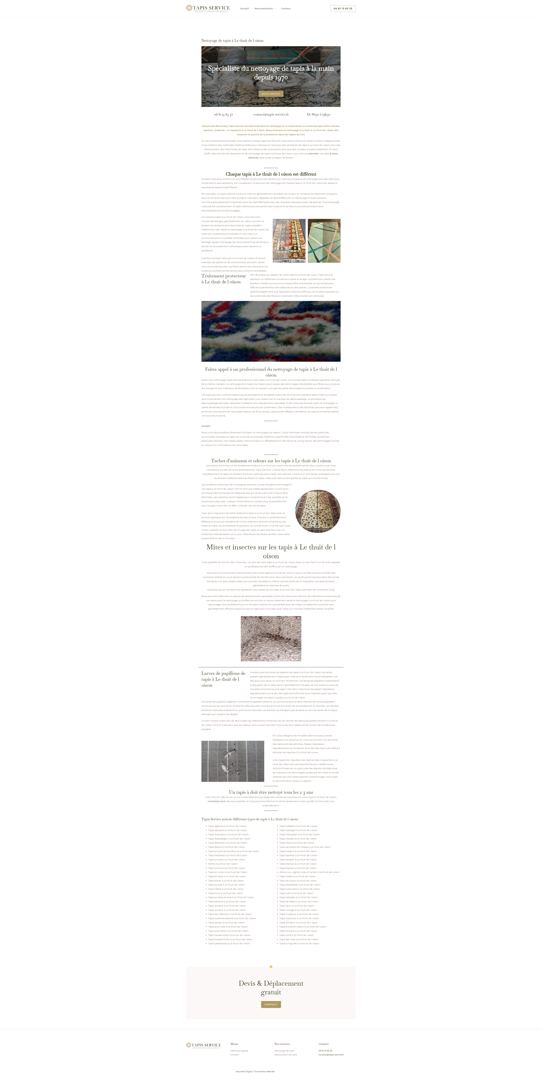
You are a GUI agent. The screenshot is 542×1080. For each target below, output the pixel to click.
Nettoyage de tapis (284, 1050)
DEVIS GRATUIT (271, 94)
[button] (343, 8)
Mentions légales (239, 1050)
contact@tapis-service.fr (271, 114)
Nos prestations (263, 8)
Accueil (244, 8)
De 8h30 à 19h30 (318, 114)
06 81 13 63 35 (223, 114)
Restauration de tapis (286, 1054)
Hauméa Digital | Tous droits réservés (255, 1071)
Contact (285, 8)
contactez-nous (217, 801)
